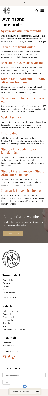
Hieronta (6, 323)
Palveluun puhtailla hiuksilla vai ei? (23, 99)
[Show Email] (37, 391)
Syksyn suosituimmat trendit (21, 31)
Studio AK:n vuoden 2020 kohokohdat (18, 151)
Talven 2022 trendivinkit (18, 47)
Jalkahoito (6, 326)
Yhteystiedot (7, 343)
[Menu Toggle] (42, 11)
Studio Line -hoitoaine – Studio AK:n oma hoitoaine (23, 80)
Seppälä (6, 289)
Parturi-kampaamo (10, 311)
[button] (37, 10)
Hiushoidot (9, 133)
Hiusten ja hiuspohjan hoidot (21, 190)
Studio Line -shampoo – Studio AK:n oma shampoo (22, 173)
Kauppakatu (7, 280)
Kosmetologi (7, 314)
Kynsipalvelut (8, 317)
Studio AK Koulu (9, 298)
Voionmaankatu (9, 292)
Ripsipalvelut (7, 320)
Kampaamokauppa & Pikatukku (16, 329)
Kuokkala (6, 283)
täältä (30, 3)
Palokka (5, 286)
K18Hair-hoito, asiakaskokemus (23, 63)
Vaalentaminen (11, 117)
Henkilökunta (8, 346)
